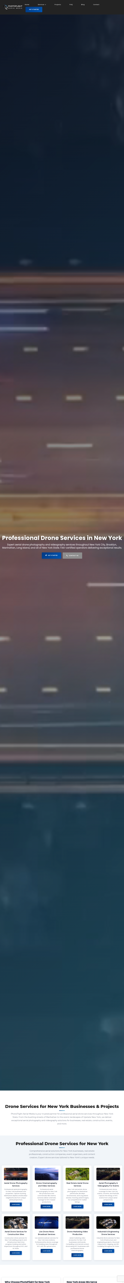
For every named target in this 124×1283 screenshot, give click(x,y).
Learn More (16, 1204)
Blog (83, 4)
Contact (96, 4)
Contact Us (73, 556)
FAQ (71, 4)
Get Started (34, 9)
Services (41, 4)
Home (27, 4)
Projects (58, 4)
